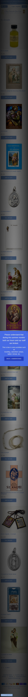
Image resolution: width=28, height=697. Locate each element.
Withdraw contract (7, 695)
